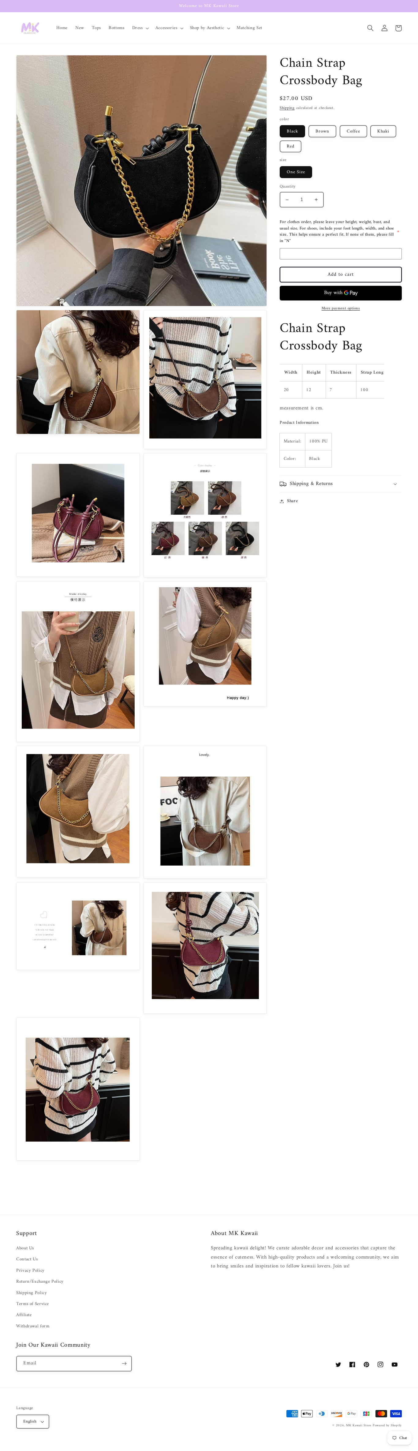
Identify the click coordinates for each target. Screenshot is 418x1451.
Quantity (287, 187)
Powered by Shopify (387, 1425)
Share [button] (292, 501)
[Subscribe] (124, 1363)
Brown (322, 131)
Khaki (383, 131)
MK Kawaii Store (358, 1425)
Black (292, 131)
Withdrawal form (32, 1326)
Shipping (287, 108)
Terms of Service (32, 1304)
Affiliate (24, 1315)
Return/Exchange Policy (40, 1281)
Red (290, 147)
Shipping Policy (31, 1293)
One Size (296, 172)
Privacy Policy (30, 1270)
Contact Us (27, 1259)
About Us (25, 1248)
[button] (139, 28)
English (29, 1421)
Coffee (353, 131)
